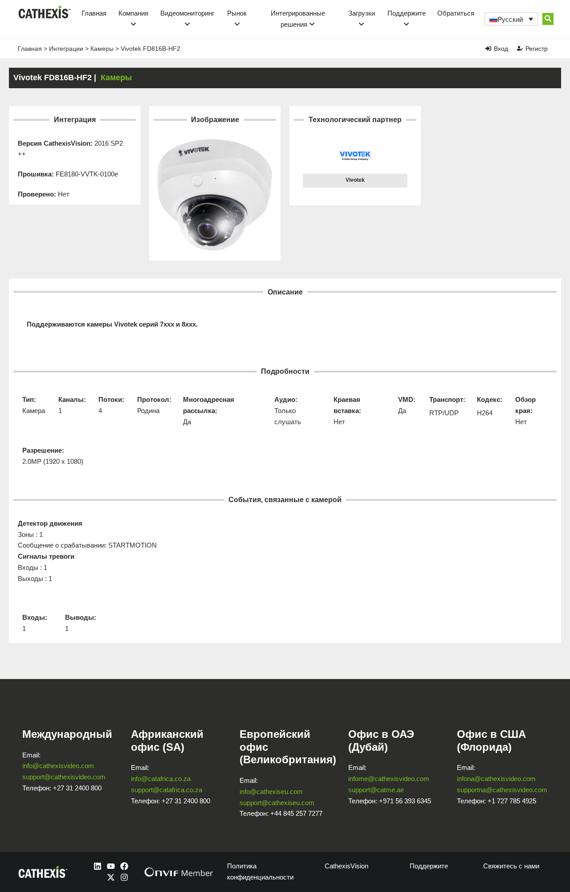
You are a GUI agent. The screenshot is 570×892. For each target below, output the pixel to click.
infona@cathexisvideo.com (496, 778)
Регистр (536, 48)
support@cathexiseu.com (277, 802)
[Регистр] (520, 48)
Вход (501, 48)
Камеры (102, 48)
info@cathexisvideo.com (58, 765)
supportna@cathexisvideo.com (502, 790)
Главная (93, 13)
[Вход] (488, 48)
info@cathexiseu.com (271, 791)
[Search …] (548, 19)
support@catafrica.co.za (166, 790)
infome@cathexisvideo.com (388, 778)
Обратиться (455, 13)
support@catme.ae (376, 790)
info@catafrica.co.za (161, 778)
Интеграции (66, 48)
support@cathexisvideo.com (64, 777)
